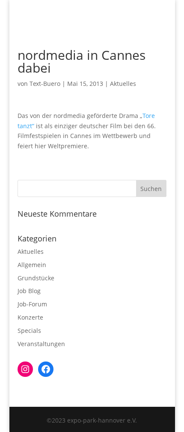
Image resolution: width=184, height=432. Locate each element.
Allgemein (32, 265)
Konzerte (30, 317)
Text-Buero (45, 83)
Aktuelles (123, 83)
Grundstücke (36, 278)
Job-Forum (32, 304)
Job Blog (29, 291)
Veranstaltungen (41, 344)
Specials (29, 330)
